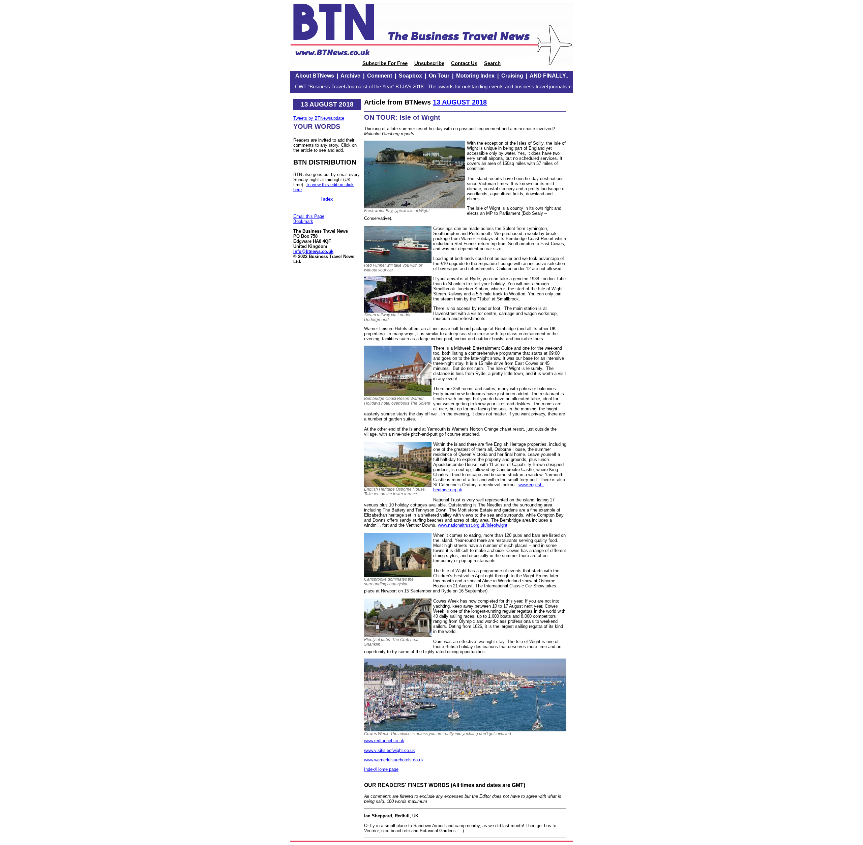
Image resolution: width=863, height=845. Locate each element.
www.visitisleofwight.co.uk (389, 750)
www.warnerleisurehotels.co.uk (394, 759)
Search (492, 63)
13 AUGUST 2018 (460, 102)
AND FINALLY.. (549, 76)
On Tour (439, 76)
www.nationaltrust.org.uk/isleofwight (472, 525)
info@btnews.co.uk (313, 251)
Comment (379, 76)
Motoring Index (475, 76)
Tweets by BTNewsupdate (318, 118)
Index (327, 199)
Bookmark (303, 221)
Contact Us (464, 63)
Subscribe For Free (385, 63)
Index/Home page (381, 769)
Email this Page (308, 216)
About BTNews (314, 76)
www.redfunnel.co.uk (384, 740)
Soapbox (410, 76)
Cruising (512, 76)
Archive (350, 76)
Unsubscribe (429, 63)
